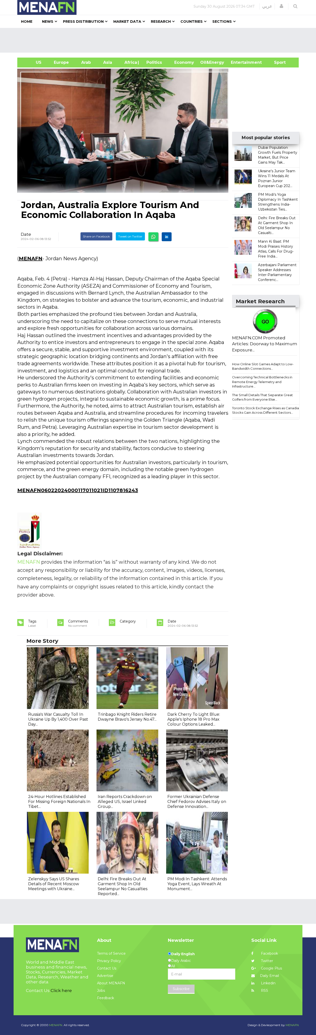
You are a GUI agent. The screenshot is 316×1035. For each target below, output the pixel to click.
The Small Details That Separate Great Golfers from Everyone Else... (262, 397)
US (32, 62)
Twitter (266, 961)
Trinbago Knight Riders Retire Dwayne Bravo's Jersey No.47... (127, 717)
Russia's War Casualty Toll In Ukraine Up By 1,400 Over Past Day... (58, 719)
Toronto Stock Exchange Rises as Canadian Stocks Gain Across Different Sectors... (266, 410)
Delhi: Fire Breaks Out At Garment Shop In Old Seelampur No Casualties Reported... (122, 886)
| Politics (153, 62)
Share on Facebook (96, 236)
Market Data (127, 21)
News (47, 21)
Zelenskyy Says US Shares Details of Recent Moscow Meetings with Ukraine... (53, 884)
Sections (222, 21)
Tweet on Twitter (130, 236)
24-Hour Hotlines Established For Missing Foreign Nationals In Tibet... (59, 801)
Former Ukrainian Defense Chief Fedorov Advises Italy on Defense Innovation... (196, 801)
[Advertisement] (160, 40)
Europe (61, 62)
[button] (281, 6)
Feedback (105, 998)
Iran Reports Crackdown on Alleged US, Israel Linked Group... (125, 801)
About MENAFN (111, 983)
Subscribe (181, 989)
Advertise (105, 975)
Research (161, 21)
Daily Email (269, 975)
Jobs (101, 990)
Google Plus (271, 968)
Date (26, 234)
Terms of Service (111, 953)
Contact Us (106, 968)
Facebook (269, 953)
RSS (264, 990)
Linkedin (268, 983)
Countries (191, 21)
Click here (61, 990)
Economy (184, 62)
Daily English (183, 954)
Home (26, 21)
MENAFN (30, 258)
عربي (267, 6)
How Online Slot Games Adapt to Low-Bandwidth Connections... (263, 366)
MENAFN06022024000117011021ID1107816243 (77, 490)
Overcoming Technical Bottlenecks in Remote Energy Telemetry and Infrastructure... (262, 381)
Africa (130, 62)
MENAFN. (56, 1025)
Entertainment (239, 62)
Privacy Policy (109, 961)
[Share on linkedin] (167, 236)
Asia (107, 62)
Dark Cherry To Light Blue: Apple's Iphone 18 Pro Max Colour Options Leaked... (193, 719)
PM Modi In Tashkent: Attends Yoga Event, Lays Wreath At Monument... (197, 884)
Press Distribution (83, 21)
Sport (277, 62)
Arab (86, 62)
